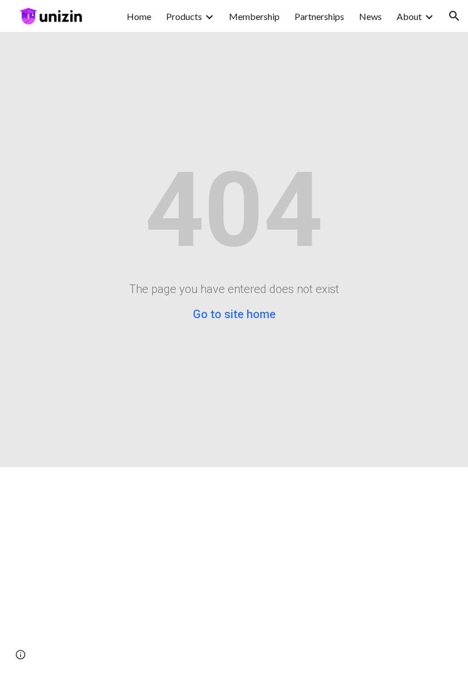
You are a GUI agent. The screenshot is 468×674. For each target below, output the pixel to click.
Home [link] (139, 16)
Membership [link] (254, 16)
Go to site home (234, 314)
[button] (454, 16)
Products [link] (184, 16)
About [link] (409, 16)
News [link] (370, 16)
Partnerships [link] (319, 16)
